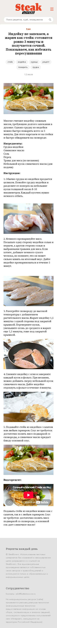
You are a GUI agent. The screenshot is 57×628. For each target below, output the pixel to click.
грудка (36, 67)
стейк (10, 62)
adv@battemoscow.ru (26, 593)
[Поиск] (50, 19)
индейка (22, 62)
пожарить (23, 67)
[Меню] (51, 9)
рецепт (46, 62)
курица (34, 62)
